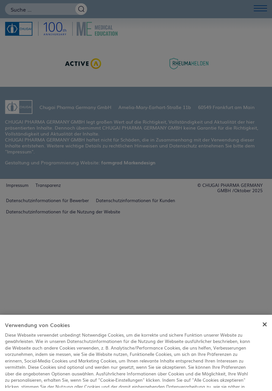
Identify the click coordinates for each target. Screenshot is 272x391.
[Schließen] (264, 324)
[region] (136, 353)
